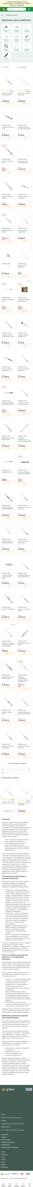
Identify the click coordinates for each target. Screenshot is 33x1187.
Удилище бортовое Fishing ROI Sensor (24, 576)
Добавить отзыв (6, 125)
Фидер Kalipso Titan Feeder (24, 643)
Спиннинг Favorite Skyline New (23, 369)
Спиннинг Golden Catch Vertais (7, 369)
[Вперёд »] (6, 772)
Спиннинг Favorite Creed (7, 161)
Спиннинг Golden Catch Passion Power (8, 335)
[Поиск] (9, 9)
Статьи (3, 1162)
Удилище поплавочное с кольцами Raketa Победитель (23, 679)
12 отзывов (12, 90)
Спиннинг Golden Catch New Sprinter (7, 542)
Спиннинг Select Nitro (8, 609)
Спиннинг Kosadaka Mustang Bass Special (24, 472)
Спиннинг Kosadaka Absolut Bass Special (8, 403)
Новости (3, 1159)
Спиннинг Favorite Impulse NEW (23, 231)
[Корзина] (29, 9)
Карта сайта (4, 1167)
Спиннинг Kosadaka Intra (8, 300)
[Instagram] (30, 1089)
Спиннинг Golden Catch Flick (23, 197)
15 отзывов (28, 90)
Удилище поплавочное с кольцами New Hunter (24, 439)
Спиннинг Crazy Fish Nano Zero (24, 508)
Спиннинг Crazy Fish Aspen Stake (8, 747)
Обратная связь (5, 1145)
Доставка (3, 1137)
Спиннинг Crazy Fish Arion (8, 128)
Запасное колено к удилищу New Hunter (24, 128)
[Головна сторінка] (2, 15)
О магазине (4, 1154)
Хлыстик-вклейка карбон (7, 197)
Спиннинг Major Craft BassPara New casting (8, 802)
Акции (3, 1157)
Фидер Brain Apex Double (7, 231)
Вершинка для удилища (22, 266)
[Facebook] (27, 1089)
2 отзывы (12, 799)
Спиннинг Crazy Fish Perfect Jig (24, 94)
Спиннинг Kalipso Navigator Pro (23, 335)
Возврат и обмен (5, 1139)
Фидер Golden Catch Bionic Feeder (8, 438)
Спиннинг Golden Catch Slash (23, 542)
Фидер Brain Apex (7, 472)
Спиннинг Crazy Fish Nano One (24, 747)
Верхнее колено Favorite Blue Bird (23, 161)
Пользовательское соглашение (10, 1147)
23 (2, 773)
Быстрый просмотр (8, 84)
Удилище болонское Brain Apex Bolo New (24, 713)
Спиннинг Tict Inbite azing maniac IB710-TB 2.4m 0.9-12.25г (8, 644)
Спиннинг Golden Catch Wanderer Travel (7, 576)
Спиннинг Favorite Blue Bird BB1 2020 (7, 508)
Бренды (3, 1164)
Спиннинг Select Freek (7, 713)
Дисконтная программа (7, 1142)
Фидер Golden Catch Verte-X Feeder (8, 677)
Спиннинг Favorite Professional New (23, 403)
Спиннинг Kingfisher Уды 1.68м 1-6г (24, 300)
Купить (8, 103)
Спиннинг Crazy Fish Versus (24, 609)
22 (29, 769)
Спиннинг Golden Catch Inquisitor (7, 94)
